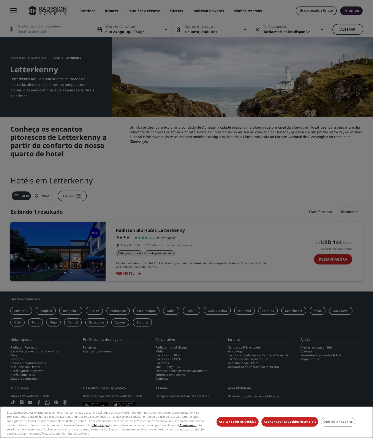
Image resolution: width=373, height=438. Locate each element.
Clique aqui (100, 425)
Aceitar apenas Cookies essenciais (290, 422)
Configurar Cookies (338, 422)
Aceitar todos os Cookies (237, 422)
